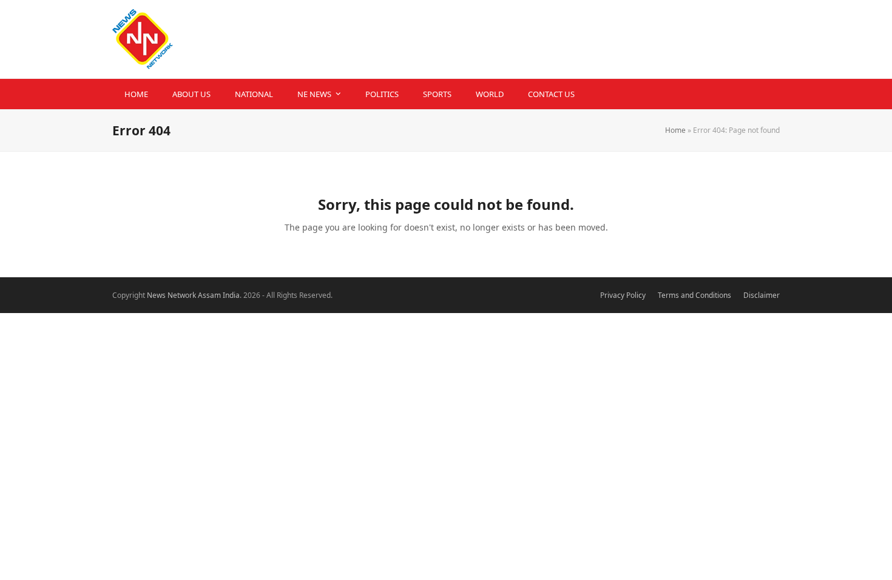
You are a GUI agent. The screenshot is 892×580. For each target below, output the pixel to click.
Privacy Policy (623, 295)
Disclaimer (761, 295)
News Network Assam (184, 295)
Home (675, 130)
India (231, 295)
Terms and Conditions (694, 295)
